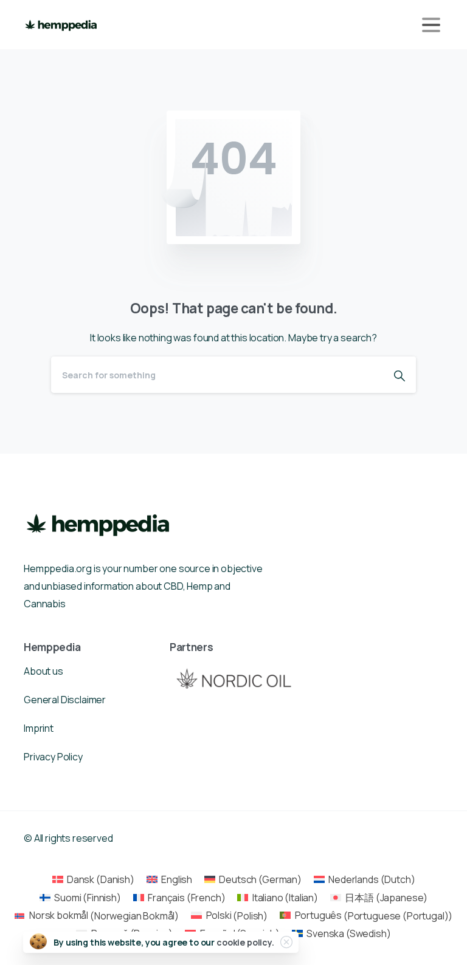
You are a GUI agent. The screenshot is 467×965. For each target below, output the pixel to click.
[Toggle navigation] (431, 25)
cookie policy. (245, 942)
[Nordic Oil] (233, 678)
